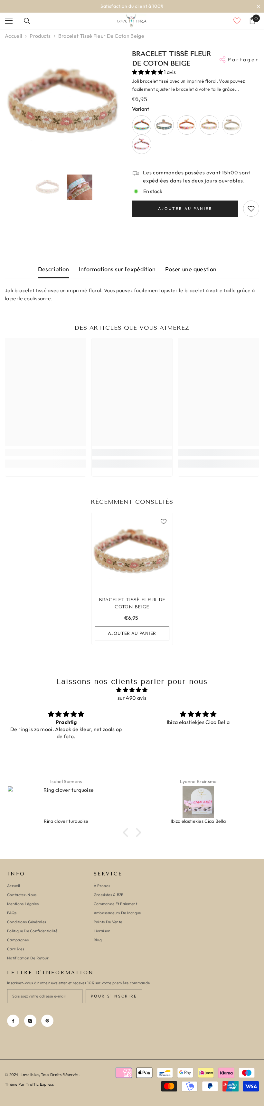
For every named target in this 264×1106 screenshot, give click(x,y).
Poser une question (190, 269)
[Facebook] (13, 1021)
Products (40, 36)
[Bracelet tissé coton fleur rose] (186, 125)
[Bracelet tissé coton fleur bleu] (141, 125)
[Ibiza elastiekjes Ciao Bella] (66, 802)
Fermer (258, 6)
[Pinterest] (47, 1021)
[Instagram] (30, 1021)
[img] (132, 690)
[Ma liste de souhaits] (236, 20)
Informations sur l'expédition (117, 269)
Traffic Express (40, 1084)
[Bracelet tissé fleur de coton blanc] (209, 125)
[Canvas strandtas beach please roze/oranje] (198, 802)
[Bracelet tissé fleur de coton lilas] (141, 144)
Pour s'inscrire (114, 996)
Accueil (13, 36)
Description (53, 269)
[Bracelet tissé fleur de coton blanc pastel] (231, 125)
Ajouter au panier (185, 208)
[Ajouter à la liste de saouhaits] (251, 209)
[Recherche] (27, 21)
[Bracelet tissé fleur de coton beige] (132, 552)
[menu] (9, 21)
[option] (132, 6)
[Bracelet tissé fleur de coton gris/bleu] (164, 125)
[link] (45, 452)
